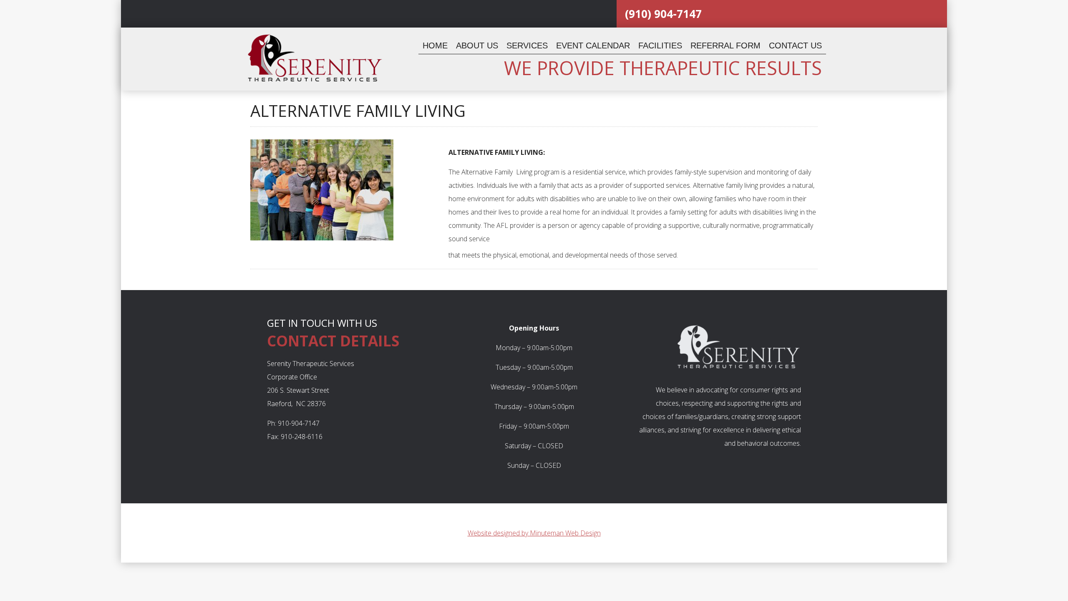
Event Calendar (593, 45)
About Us (477, 45)
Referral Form (725, 45)
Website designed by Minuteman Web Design (534, 533)
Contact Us (795, 45)
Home (435, 45)
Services (527, 45)
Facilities (660, 45)
